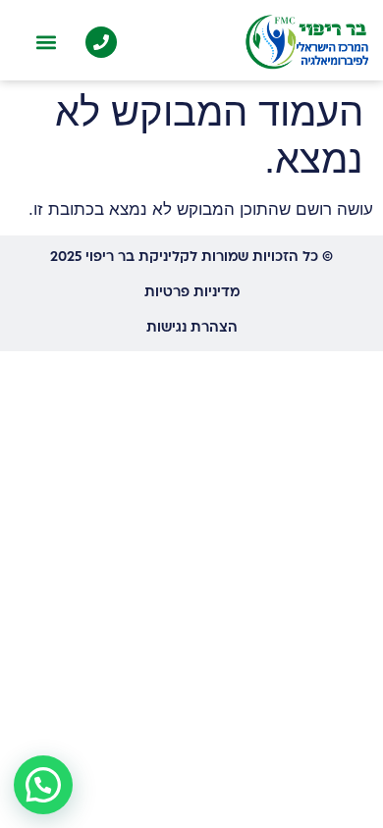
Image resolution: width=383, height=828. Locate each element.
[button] (45, 42)
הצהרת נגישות (192, 328)
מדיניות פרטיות (192, 292)
